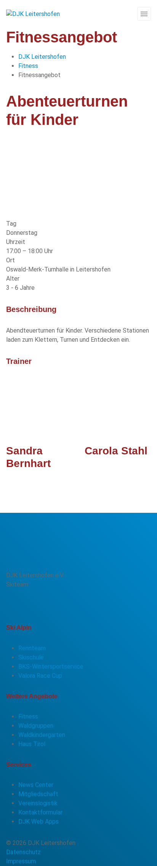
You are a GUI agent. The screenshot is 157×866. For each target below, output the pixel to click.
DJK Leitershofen (42, 56)
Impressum (21, 861)
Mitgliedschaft (38, 794)
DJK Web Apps (38, 821)
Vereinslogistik (38, 803)
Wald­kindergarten (41, 734)
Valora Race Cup (40, 675)
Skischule (31, 657)
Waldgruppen (35, 725)
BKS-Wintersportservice (50, 666)
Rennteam (32, 648)
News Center (35, 784)
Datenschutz (23, 852)
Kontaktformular (40, 812)
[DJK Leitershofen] (33, 13)
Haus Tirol (31, 744)
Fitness (28, 65)
